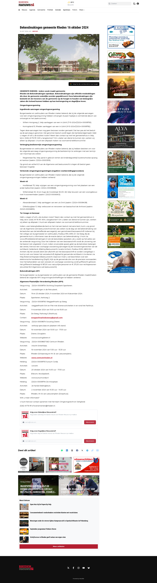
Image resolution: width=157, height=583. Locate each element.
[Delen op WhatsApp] (62, 450)
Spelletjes (66, 10)
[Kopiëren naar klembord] (92, 450)
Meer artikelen (58, 546)
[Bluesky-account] (89, 568)
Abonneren (90, 422)
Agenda (32, 10)
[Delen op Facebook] (77, 450)
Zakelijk (58, 10)
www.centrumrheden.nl (41, 358)
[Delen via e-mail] (97, 450)
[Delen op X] (82, 450)
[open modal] (138, 4)
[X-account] (68, 568)
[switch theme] (134, 3)
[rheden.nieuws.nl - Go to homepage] (26, 568)
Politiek (50, 10)
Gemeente (41, 10)
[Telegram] (87, 450)
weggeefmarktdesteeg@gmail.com (47, 318)
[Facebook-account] (73, 568)
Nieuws (24, 10)
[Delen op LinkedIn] (67, 450)
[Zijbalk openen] (19, 10)
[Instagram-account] (78, 568)
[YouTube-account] (83, 568)
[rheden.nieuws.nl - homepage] (26, 3)
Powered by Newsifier (78, 578)
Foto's (74, 10)
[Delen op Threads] (72, 450)
